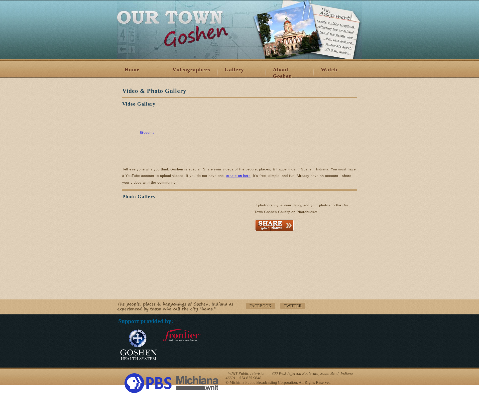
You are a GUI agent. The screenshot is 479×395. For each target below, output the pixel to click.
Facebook (260, 306)
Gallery (234, 69)
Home (131, 69)
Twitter (293, 306)
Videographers (191, 69)
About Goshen (282, 72)
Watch (329, 69)
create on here (238, 176)
